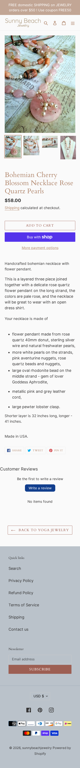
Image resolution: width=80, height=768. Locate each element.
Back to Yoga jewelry (43, 530)
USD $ (38, 696)
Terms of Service (24, 605)
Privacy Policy (21, 580)
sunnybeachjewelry (37, 748)
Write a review (40, 488)
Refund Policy (21, 593)
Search (15, 568)
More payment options (40, 248)
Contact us (18, 629)
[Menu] (72, 23)
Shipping (12, 208)
